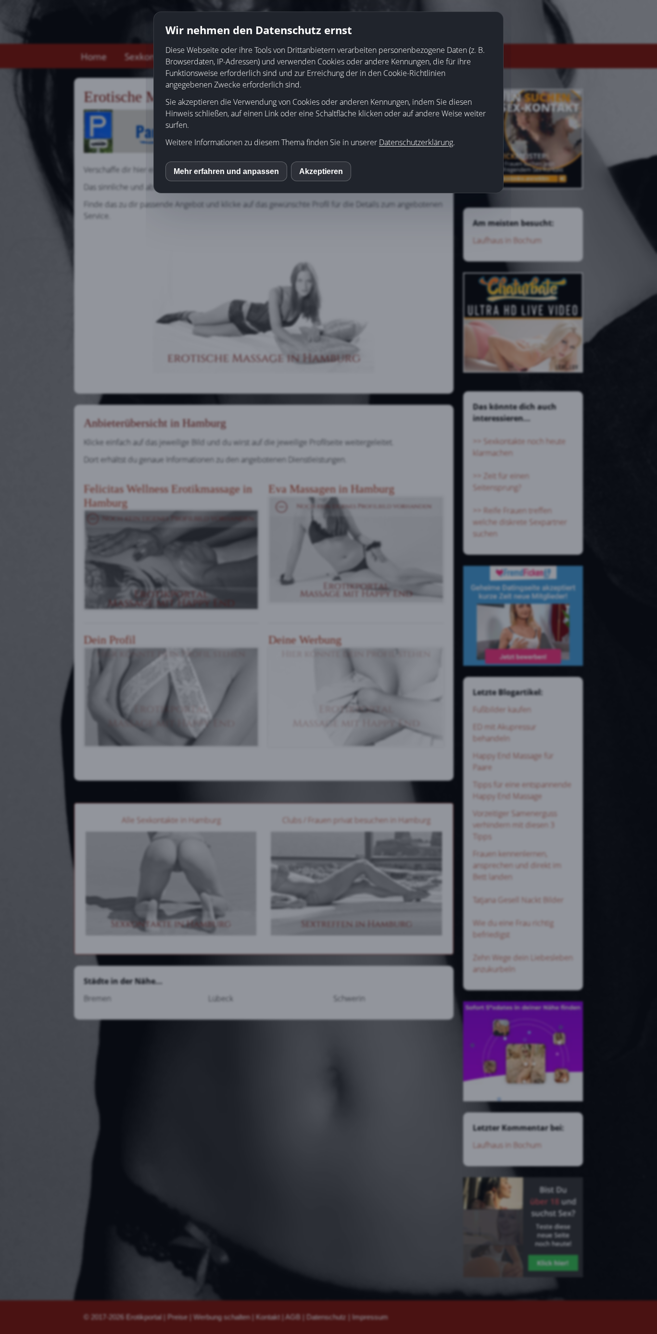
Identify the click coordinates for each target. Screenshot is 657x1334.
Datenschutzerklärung (416, 142)
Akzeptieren (321, 171)
